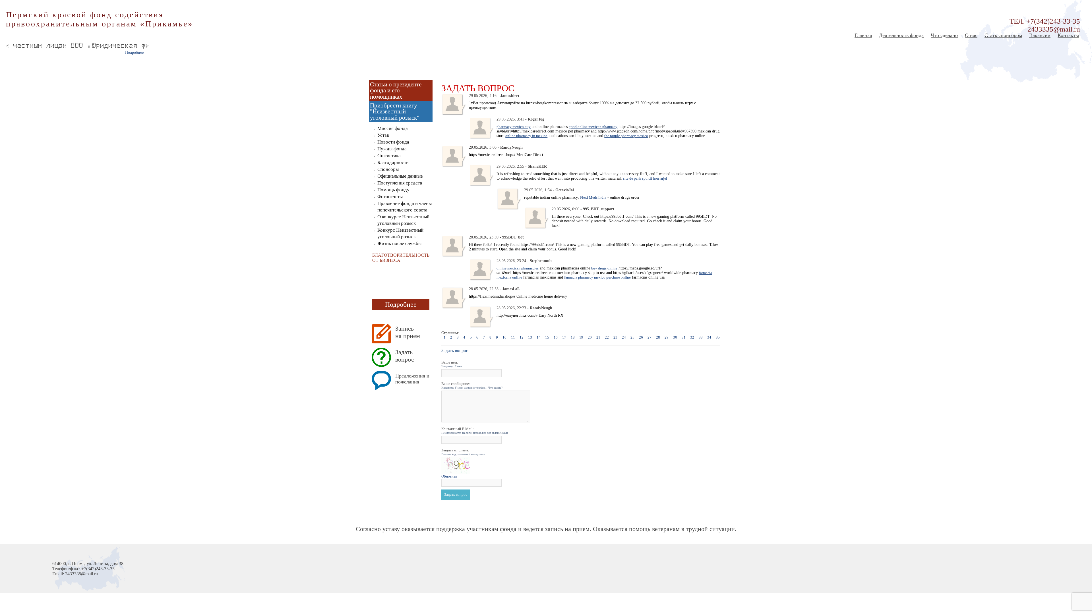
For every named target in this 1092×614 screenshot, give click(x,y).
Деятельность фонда (901, 35)
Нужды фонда (392, 149)
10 (504, 337)
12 (522, 337)
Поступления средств (399, 183)
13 (530, 337)
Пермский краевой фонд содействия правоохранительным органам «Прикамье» (99, 19)
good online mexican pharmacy (593, 127)
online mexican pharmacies (518, 268)
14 (539, 337)
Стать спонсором (1003, 35)
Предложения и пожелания (412, 379)
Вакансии (1039, 35)
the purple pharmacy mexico (626, 136)
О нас (971, 35)
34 (709, 337)
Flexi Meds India (593, 197)
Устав (383, 135)
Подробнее (134, 52)
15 (547, 337)
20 (590, 337)
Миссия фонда (392, 128)
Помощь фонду (393, 189)
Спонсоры (388, 169)
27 (650, 337)
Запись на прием (407, 332)
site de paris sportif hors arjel (645, 178)
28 (658, 337)
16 (556, 337)
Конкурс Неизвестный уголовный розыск (400, 233)
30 (675, 337)
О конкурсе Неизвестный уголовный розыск (403, 220)
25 (632, 337)
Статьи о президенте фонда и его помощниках (395, 90)
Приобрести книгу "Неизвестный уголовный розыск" (394, 111)
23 (615, 337)
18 (573, 337)
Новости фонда (393, 142)
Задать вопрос (404, 356)
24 (624, 337)
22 (607, 337)
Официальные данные (400, 176)
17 (564, 337)
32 (692, 337)
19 (581, 337)
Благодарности (393, 162)
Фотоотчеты (390, 196)
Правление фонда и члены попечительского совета (404, 207)
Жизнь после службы (399, 243)
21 (598, 337)
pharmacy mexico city (514, 127)
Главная (863, 35)
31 (684, 337)
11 (513, 337)
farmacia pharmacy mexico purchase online (597, 277)
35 (718, 337)
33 (701, 337)
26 (641, 337)
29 (667, 337)
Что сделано (944, 35)
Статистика (389, 155)
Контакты (1068, 35)
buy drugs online (604, 268)
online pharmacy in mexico (526, 136)
